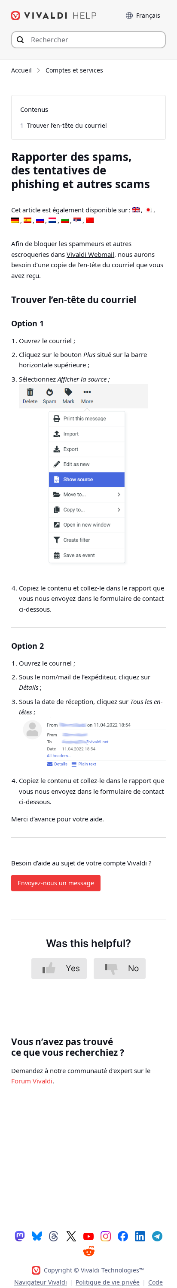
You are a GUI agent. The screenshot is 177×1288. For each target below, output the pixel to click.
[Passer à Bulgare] (65, 220)
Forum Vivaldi (31, 1080)
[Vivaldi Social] (19, 1235)
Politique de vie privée (108, 1282)
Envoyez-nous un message (56, 883)
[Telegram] (157, 1235)
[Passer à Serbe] (77, 220)
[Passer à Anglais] (136, 210)
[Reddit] (88, 1251)
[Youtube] (88, 1235)
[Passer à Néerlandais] (52, 220)
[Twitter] (71, 1235)
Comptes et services (74, 70)
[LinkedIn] (140, 1235)
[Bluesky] (37, 1235)
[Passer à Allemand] (15, 220)
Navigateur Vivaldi (40, 1282)
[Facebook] (123, 1235)
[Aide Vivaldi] (54, 15)
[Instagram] (105, 1235)
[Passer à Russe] (40, 220)
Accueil (21, 70)
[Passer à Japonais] (148, 210)
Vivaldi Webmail (90, 254)
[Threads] (54, 1235)
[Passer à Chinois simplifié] (90, 220)
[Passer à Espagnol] (27, 220)
